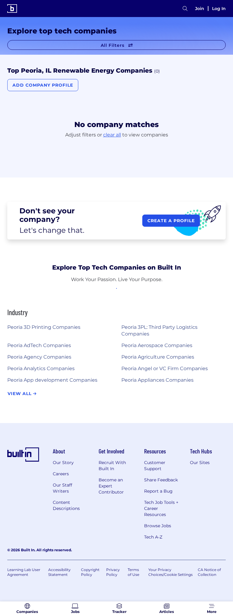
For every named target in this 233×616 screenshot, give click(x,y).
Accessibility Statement (59, 572)
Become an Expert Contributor (111, 486)
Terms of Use (133, 572)
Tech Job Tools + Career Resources (161, 508)
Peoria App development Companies (52, 380)
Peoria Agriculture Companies (157, 357)
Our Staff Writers (62, 488)
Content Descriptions (66, 505)
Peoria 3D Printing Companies (43, 327)
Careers (61, 474)
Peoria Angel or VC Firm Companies (164, 368)
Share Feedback (161, 480)
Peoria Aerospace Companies (156, 345)
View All (20, 393)
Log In (219, 8)
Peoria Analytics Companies (41, 368)
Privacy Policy (113, 572)
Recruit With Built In (112, 465)
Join (199, 8)
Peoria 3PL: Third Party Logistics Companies (159, 330)
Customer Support (154, 465)
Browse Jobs (157, 525)
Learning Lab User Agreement (23, 572)
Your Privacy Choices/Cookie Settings (170, 572)
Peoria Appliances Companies (157, 380)
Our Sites (200, 462)
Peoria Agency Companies (39, 357)
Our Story (63, 462)
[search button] (185, 8)
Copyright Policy (90, 572)
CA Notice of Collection (209, 572)
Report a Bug (158, 491)
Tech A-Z (153, 537)
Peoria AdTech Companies (39, 345)
